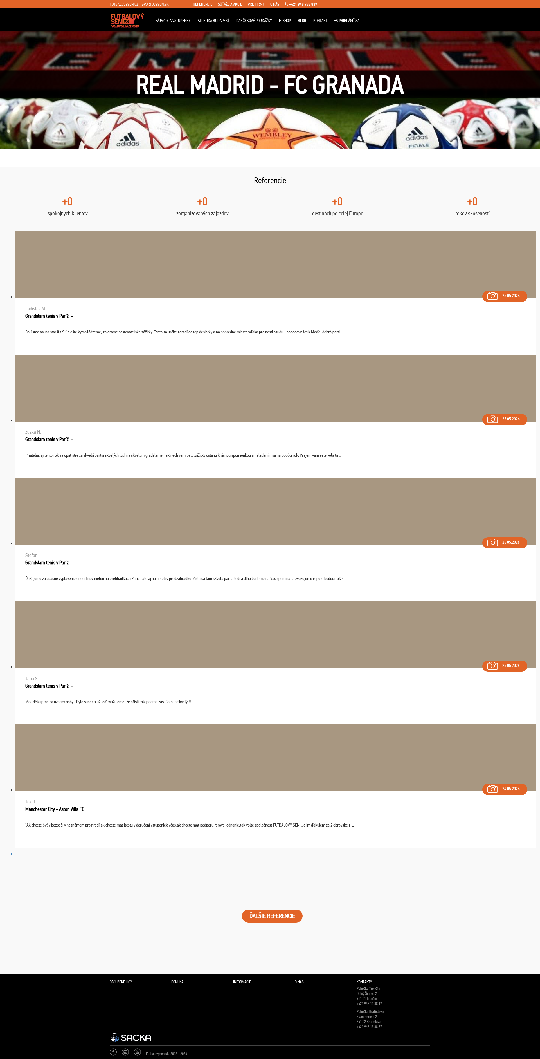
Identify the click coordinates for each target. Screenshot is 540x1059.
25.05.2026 (511, 295)
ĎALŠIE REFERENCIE (272, 915)
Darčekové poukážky (254, 20)
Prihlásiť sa (348, 20)
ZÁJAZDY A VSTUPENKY (173, 20)
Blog (302, 20)
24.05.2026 (511, 788)
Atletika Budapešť (213, 20)
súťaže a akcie (230, 4)
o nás (274, 4)
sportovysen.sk (155, 4)
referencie (202, 4)
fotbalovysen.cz (124, 4)
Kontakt (320, 20)
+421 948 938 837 (302, 4)
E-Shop (285, 20)
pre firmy (256, 4)
